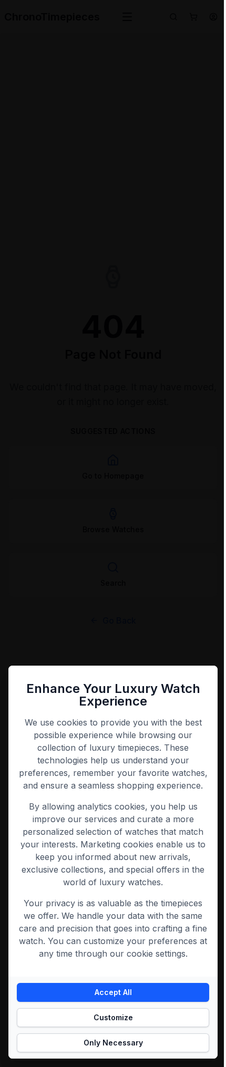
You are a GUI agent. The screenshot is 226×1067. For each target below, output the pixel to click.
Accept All (113, 992)
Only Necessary (113, 1042)
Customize (113, 1017)
